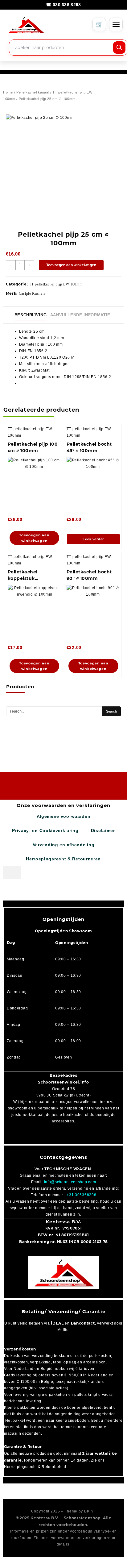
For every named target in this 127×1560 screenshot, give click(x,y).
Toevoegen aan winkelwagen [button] (34, 538)
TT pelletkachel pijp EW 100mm (55, 284)
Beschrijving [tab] (30, 315)
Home (8, 92)
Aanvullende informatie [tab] (80, 315)
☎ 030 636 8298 (63, 4)
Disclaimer (103, 830)
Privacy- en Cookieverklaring (45, 830)
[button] (12, 872)
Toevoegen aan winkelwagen (71, 265)
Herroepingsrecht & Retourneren (63, 858)
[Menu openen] (116, 24)
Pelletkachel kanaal (32, 92)
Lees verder (93, 539)
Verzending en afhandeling (64, 844)
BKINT (90, 1511)
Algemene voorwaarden (64, 816)
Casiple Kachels (32, 293)
